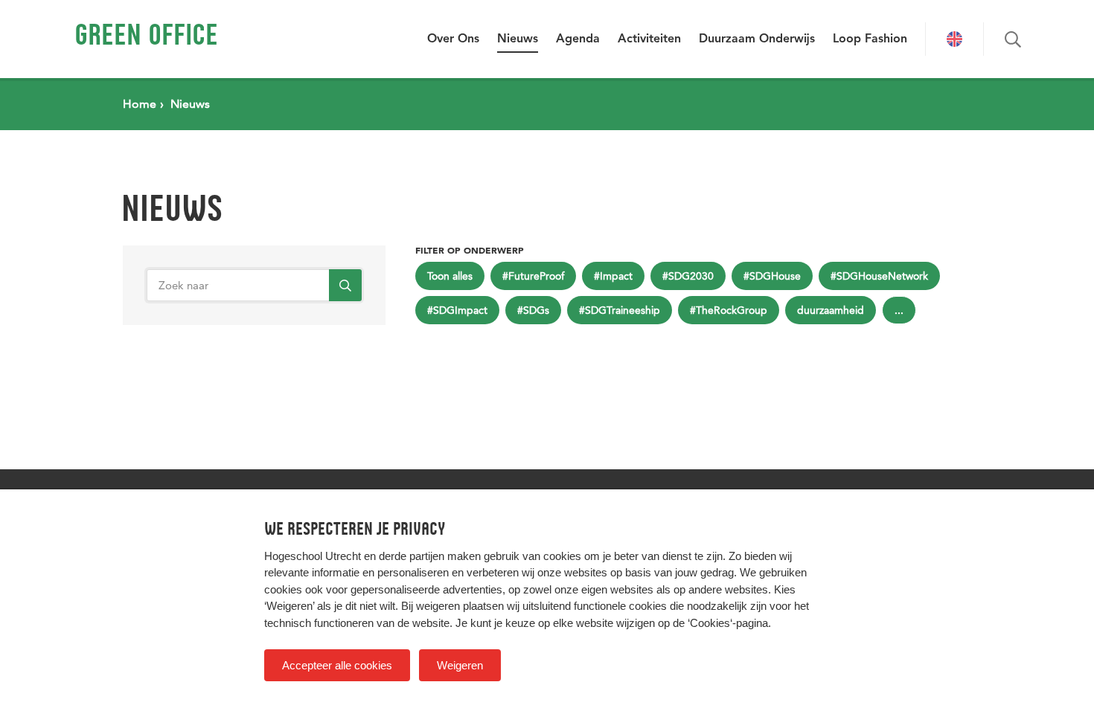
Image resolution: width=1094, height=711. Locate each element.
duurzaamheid (830, 310)
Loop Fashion (870, 39)
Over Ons (453, 39)
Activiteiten (649, 39)
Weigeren (460, 665)
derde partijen (411, 556)
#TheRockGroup (728, 310)
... (899, 310)
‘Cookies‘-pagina (728, 623)
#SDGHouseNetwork (879, 276)
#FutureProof (533, 276)
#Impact (613, 276)
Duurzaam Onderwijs (757, 39)
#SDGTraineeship (619, 310)
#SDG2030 (688, 276)
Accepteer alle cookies (337, 665)
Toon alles (450, 276)
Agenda (578, 39)
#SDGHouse (772, 276)
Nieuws (517, 39)
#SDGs (533, 310)
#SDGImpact (457, 310)
